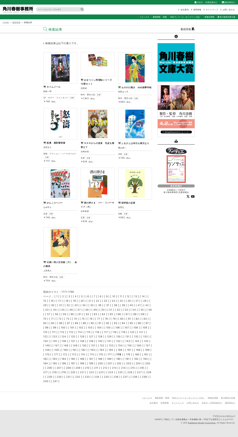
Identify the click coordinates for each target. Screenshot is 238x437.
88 (76, 323)
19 (74, 300)
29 (45, 305)
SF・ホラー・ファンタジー (56, 97)
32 (68, 305)
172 (65, 354)
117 (106, 332)
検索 (165, 17)
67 (127, 314)
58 (56, 314)
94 (123, 323)
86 (61, 323)
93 (115, 323)
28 (145, 300)
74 (75, 318)
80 (122, 318)
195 (54, 363)
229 (49, 376)
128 (100, 336)
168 (138, 349)
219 (63, 372)
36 (100, 305)
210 (87, 367)
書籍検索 (16, 22)
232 (77, 376)
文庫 (72, 98)
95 (131, 323)
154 (120, 345)
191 (127, 358)
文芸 (83, 158)
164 (101, 349)
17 (59, 300)
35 (92, 305)
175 (92, 354)
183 (54, 358)
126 (82, 336)
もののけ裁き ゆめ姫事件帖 (136, 87)
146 (47, 345)
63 (95, 314)
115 (88, 332)
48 (87, 309)
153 (111, 345)
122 (45, 336)
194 (45, 363)
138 (82, 341)
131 (127, 336)
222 (91, 372)
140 (100, 341)
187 (91, 358)
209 (77, 367)
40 (131, 305)
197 (73, 363)
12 (128, 296)
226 (129, 372)
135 (54, 341)
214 (123, 367)
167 (129, 349)
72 (60, 318)
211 (96, 367)
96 (139, 323)
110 (45, 332)
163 (92, 349)
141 (109, 341)
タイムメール (54, 86)
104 (99, 327)
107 (127, 327)
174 (83, 354)
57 (48, 314)
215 (132, 367)
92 (107, 323)
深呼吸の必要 (128, 202)
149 (75, 345)
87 (68, 323)
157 (148, 345)
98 (46, 327)
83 (145, 318)
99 (54, 327)
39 (123, 305)
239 (144, 376)
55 (142, 309)
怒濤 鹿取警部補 (56, 142)
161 (74, 349)
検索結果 (55, 29)
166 (120, 349)
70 (44, 318)
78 (106, 318)
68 (135, 314)
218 (54, 372)
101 (72, 327)
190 (118, 358)
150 (84, 345)
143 (127, 341)
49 (95, 309)
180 (137, 354)
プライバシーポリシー (225, 416)
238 (134, 376)
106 (117, 327)
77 (98, 318)
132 (136, 336)
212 (105, 367)
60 (72, 314)
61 (80, 314)
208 (68, 367)
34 (84, 305)
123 (54, 336)
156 (138, 345)
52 (118, 309)
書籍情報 (156, 17)
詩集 (120, 213)
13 (135, 296)
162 (83, 349)
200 (100, 363)
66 (119, 314)
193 (145, 358)
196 (64, 363)
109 (145, 327)
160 (65, 349)
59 (64, 314)
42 (147, 305)
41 (139, 305)
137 (73, 341)
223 (101, 372)
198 (82, 363)
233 (87, 376)
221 (82, 372)
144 (137, 341)
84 (45, 323)
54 (134, 309)
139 (91, 341)
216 (142, 367)
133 (145, 336)
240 (45, 381)
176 (101, 354)
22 (97, 300)
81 (129, 318)
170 (47, 354)
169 (147, 349)
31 (60, 305)
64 (103, 314)
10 (113, 296)
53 (126, 309)
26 (129, 300)
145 (146, 341)
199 (91, 363)
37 (107, 305)
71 (52, 318)
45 (63, 309)
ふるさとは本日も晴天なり (135, 143)
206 (49, 367)
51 (110, 309)
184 (63, 358)
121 (141, 332)
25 (121, 300)
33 (76, 305)
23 (105, 300)
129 (109, 336)
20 (82, 300)
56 (150, 309)
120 (132, 332)
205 (147, 363)
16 (52, 300)
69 (142, 314)
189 (109, 358)
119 (123, 332)
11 (121, 296)
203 (128, 363)
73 (67, 318)
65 (111, 314)
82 (137, 318)
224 (110, 372)
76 (91, 318)
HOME (6, 22)
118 (115, 332)
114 (80, 332)
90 (92, 323)
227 (139, 372)
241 (55, 381)
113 (71, 332)
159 (56, 349)
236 (115, 376)
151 (93, 345)
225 (120, 372)
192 (136, 358)
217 (45, 372)
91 (99, 323)
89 (84, 323)
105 (108, 327)
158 (47, 349)
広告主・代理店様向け (206, 2)
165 (111, 349)
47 (79, 309)
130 (118, 336)
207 (59, 367)
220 (73, 372)
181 (146, 354)
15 (44, 300)
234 (96, 376)
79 (114, 318)
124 (63, 336)
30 (52, 305)
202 (119, 363)
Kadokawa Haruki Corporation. (202, 423)
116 (97, 332)
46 (71, 309)
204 (138, 363)
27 (137, 300)
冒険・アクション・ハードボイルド (59, 153)
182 (45, 358)
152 (102, 345)
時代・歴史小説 (88, 94)
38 (115, 305)
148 (65, 345)
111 (54, 332)
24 (113, 300)
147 (56, 345)
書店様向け (229, 2)
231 (68, 376)
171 (56, 354)
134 (45, 341)
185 (73, 358)
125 (73, 336)
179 (128, 354)
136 (64, 341)
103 (90, 327)
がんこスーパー (55, 202)
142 (118, 341)
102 (81, 327)
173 (74, 354)
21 (89, 300)
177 (110, 354)
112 (62, 332)
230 (59, 376)
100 (63, 327)
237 (125, 376)
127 (91, 336)
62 (87, 314)
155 (129, 345)
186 (82, 358)
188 (100, 358)
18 (67, 300)
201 (109, 363)
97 (147, 323)
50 (103, 309)
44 (55, 309)
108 (135, 327)
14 (143, 296)
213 (114, 367)
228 (148, 372)
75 (83, 318)
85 (53, 323)
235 (106, 376)
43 (47, 309)
